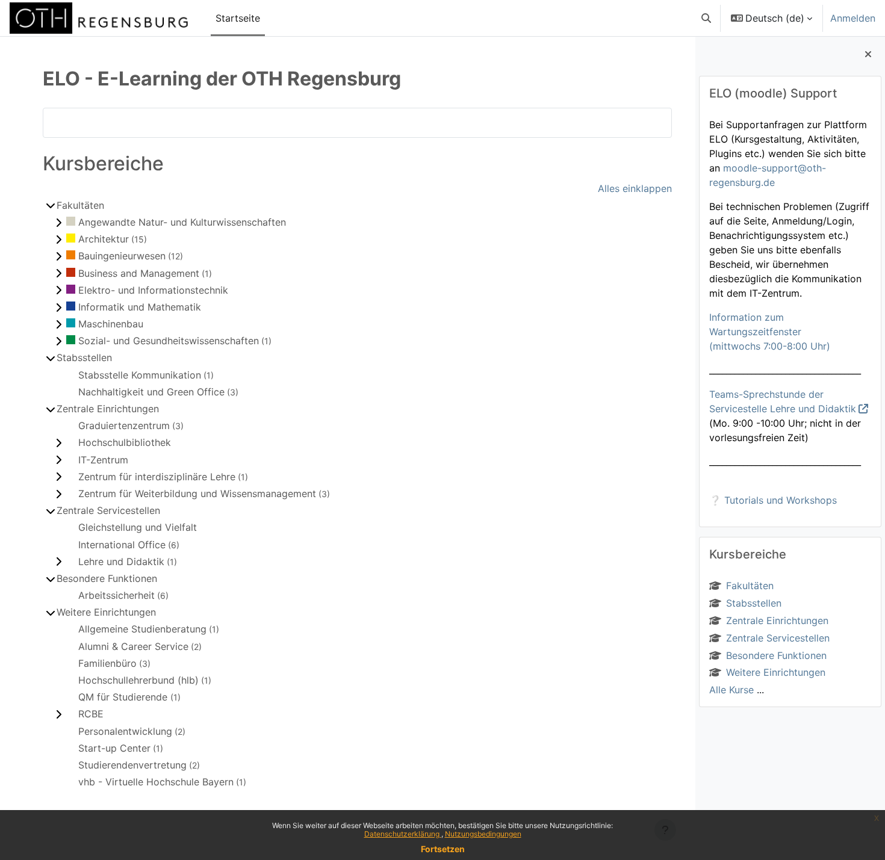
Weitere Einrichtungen (775, 672)
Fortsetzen (443, 849)
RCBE (91, 714)
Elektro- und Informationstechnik (153, 290)
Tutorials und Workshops (780, 500)
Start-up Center (114, 748)
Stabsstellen (753, 603)
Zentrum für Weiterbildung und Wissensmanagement (197, 493)
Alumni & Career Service (133, 646)
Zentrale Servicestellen (778, 638)
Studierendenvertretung (132, 765)
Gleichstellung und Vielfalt (137, 527)
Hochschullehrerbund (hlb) (138, 680)
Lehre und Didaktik (121, 561)
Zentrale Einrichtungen (777, 620)
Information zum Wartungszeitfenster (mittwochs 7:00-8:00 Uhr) (769, 331)
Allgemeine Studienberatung (142, 629)
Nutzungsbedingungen (483, 833)
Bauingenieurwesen (122, 256)
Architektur (103, 239)
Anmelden (852, 18)
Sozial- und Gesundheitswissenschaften (168, 341)
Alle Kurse (731, 690)
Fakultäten (750, 586)
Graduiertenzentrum (124, 425)
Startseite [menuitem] (238, 18)
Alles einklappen (635, 188)
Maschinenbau (110, 324)
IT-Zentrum (103, 460)
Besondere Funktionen (776, 655)
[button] (706, 18)
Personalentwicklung (125, 731)
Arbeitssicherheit (116, 595)
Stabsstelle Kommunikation (139, 375)
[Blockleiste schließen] (868, 54)
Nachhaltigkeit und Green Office (151, 392)
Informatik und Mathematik (139, 307)
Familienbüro (107, 663)
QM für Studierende (124, 697)
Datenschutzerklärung (402, 833)
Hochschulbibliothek (124, 442)
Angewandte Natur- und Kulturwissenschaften (182, 222)
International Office (122, 545)
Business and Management (138, 273)
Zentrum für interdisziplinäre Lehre (156, 477)
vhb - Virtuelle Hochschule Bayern (156, 782)
